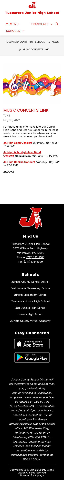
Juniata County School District (30, 281)
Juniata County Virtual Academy (30, 320)
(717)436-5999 (33, 261)
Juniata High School (30, 314)
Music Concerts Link (36, 49)
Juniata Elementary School (30, 294)
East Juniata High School (30, 307)
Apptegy (39, 475)
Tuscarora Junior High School (25, 41)
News (55, 41)
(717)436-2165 (35, 257)
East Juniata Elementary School (30, 288)
